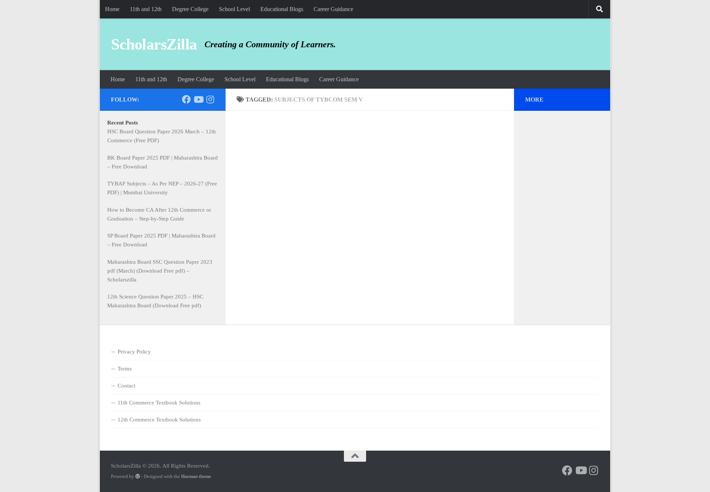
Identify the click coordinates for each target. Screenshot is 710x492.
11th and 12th (146, 9)
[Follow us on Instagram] (210, 99)
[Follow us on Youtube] (198, 99)
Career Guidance (333, 9)
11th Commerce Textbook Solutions (159, 403)
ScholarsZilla (154, 44)
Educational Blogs (281, 9)
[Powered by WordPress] (137, 476)
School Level (234, 9)
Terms (125, 369)
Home (112, 9)
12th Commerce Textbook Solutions (159, 420)
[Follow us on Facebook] (186, 99)
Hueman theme (196, 476)
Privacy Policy (134, 352)
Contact (126, 386)
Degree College (190, 9)
